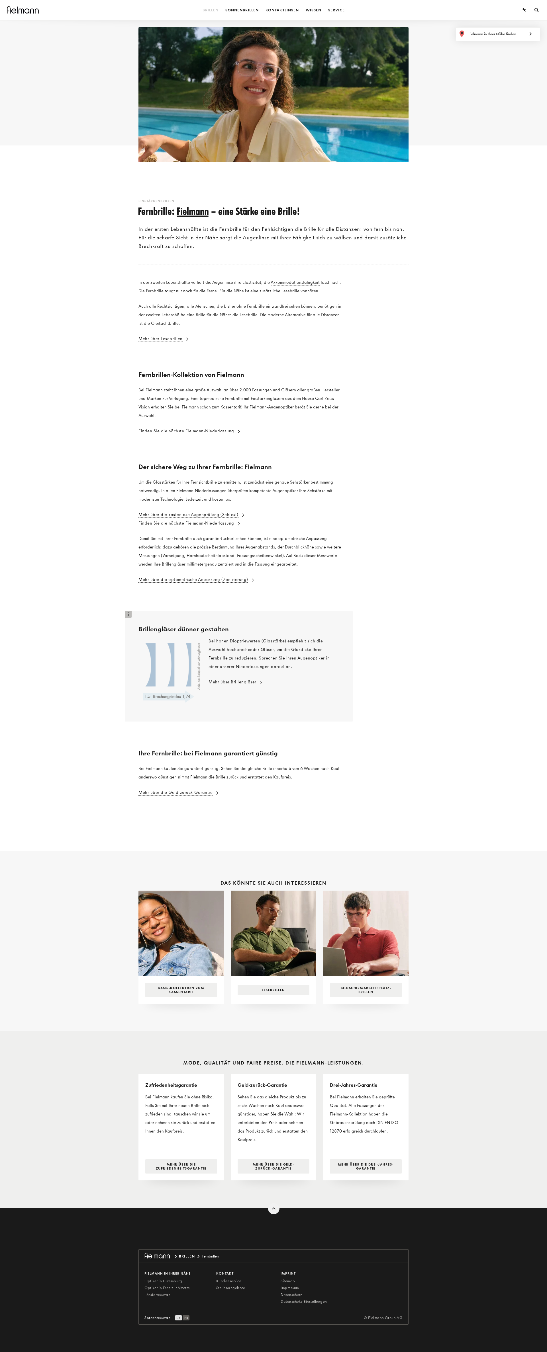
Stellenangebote (230, 1288)
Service (336, 10)
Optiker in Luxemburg (163, 1281)
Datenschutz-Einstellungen (304, 1301)
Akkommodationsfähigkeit (295, 282)
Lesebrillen (273, 990)
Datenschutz (291, 1295)
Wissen (313, 10)
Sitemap (288, 1281)
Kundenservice (229, 1281)
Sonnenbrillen (242, 10)
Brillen (211, 10)
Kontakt (225, 1273)
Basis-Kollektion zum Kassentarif (181, 990)
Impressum (290, 1288)
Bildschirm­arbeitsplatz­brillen (366, 990)
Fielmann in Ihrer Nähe (167, 1273)
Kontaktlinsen (282, 10)
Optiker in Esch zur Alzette (167, 1288)
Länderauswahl (158, 1295)
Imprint (288, 1273)
